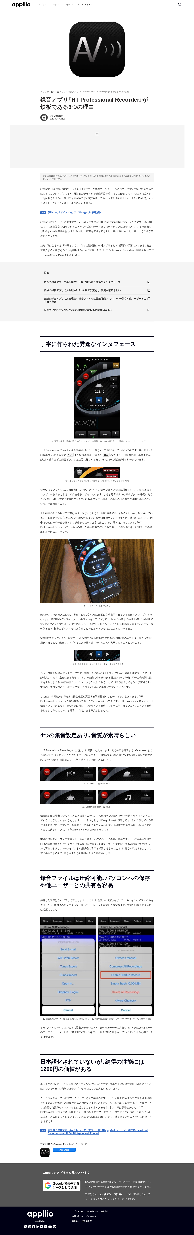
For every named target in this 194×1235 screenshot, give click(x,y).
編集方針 (56, 179)
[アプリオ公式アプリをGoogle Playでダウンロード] (37, 1226)
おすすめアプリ (58, 91)
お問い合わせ (77, 1216)
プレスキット (91, 1216)
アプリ (41, 5)
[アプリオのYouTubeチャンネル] (50, 1226)
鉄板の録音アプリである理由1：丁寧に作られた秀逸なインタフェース (82, 282)
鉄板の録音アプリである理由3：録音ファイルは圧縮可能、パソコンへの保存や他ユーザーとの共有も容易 (95, 300)
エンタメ (67, 5)
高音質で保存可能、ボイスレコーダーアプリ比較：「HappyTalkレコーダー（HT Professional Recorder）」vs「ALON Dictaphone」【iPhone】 (98, 1132)
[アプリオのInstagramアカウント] (29, 1226)
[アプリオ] (21, 4)
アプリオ (44, 91)
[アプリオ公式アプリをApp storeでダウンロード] (41, 1226)
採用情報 (85, 1221)
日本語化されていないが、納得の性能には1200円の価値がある (78, 310)
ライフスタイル (83, 5)
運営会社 (75, 1221)
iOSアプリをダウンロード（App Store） (64, 1150)
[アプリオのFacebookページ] (33, 1226)
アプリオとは (77, 1211)
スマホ (54, 5)
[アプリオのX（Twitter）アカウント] (25, 1226)
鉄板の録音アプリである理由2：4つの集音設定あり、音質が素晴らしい (82, 290)
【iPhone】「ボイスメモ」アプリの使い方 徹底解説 (74, 212)
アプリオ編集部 (56, 116)
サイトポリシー (92, 1211)
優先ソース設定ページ (116, 1194)
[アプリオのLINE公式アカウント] (54, 1226)
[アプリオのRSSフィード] (45, 1226)
